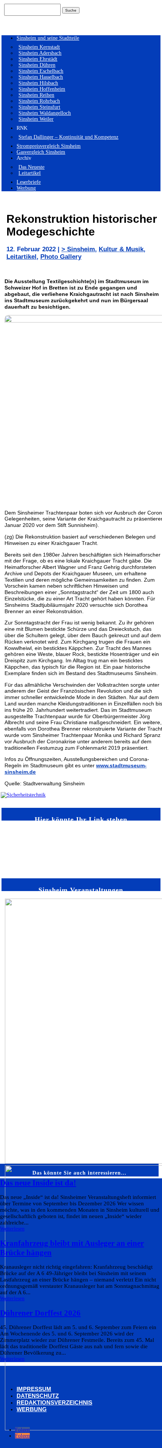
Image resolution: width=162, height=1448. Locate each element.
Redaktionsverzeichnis (54, 1402)
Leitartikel (29, 173)
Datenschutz (38, 1395)
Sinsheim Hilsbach (38, 83)
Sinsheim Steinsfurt (39, 107)
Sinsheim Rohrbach (39, 101)
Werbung (26, 188)
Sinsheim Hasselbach (40, 77)
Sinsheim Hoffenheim (41, 89)
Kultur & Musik (121, 249)
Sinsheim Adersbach (39, 53)
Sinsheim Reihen (36, 95)
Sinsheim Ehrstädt (37, 59)
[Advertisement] (26, 848)
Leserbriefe (29, 182)
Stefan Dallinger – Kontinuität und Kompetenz (68, 137)
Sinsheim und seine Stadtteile (48, 38)
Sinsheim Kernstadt (39, 47)
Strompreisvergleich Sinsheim (49, 146)
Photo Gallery (60, 256)
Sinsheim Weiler (35, 119)
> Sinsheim (78, 249)
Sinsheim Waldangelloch (44, 113)
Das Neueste (31, 167)
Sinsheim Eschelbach (40, 71)
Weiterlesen (12, 1229)
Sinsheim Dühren (36, 65)
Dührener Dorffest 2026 (40, 1312)
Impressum (34, 1389)
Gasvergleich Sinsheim (41, 152)
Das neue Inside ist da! (38, 1182)
